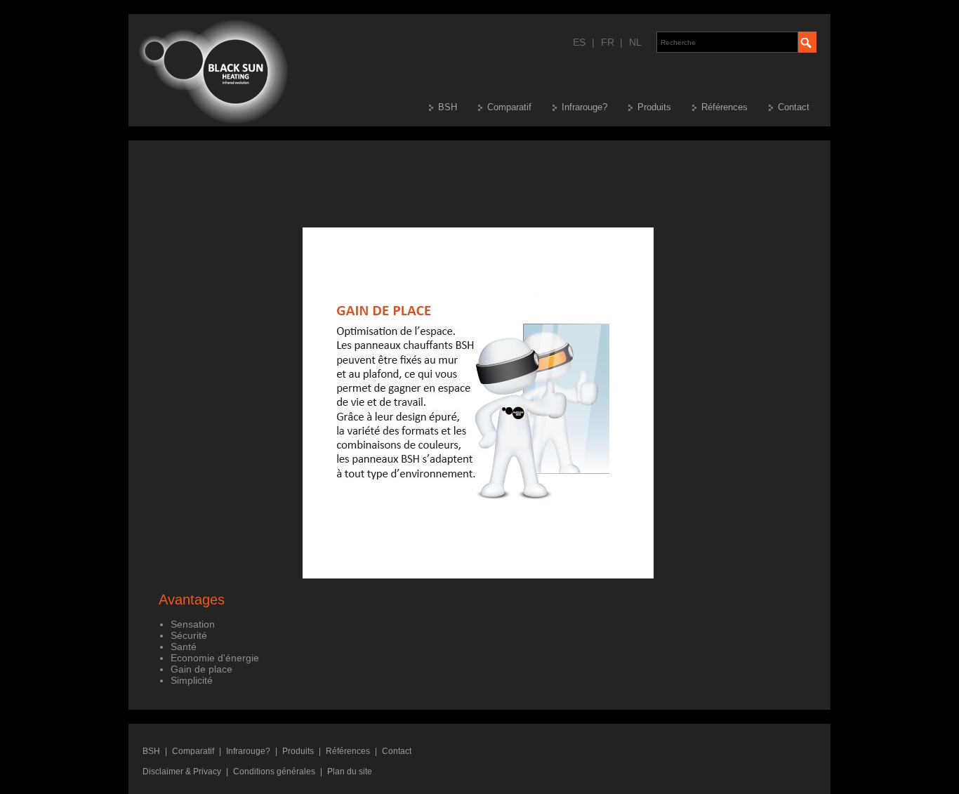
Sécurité (189, 635)
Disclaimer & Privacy (182, 771)
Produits (654, 107)
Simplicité (192, 680)
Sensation (193, 624)
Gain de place (201, 669)
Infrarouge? (584, 107)
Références (724, 107)
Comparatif (509, 107)
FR (607, 42)
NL (635, 42)
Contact (793, 107)
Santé (184, 646)
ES (579, 42)
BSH (447, 107)
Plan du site (349, 771)
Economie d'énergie (215, 657)
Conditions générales (274, 771)
